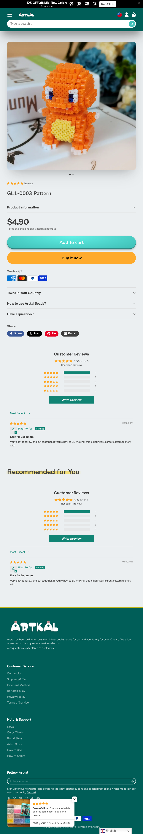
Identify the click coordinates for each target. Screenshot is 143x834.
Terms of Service (18, 702)
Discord (31, 792)
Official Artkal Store (64, 826)
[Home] (27, 14)
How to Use (14, 750)
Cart (133, 14)
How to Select (16, 756)
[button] (15, 183)
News (10, 726)
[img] (18, 423)
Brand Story (15, 738)
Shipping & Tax (16, 679)
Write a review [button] (72, 400)
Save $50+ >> (107, 4)
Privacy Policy (16, 696)
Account (126, 14)
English (110, 830)
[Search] (132, 24)
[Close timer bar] (139, 2)
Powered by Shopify (88, 826)
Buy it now (72, 258)
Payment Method (18, 685)
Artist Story (14, 744)
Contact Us (14, 673)
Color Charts (15, 732)
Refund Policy (16, 691)
